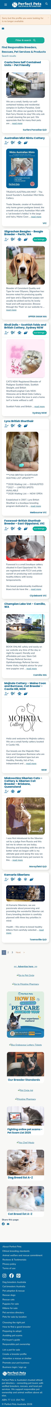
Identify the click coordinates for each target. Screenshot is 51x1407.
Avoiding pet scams (12, 1335)
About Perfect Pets (11, 1246)
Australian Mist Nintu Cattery (24, 138)
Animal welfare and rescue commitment (22, 1255)
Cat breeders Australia (13, 1286)
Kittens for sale (10, 1308)
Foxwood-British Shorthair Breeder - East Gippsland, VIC (24, 522)
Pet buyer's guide (11, 1339)
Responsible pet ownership (16, 1344)
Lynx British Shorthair (19, 421)
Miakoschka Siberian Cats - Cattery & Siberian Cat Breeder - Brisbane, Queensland (23, 782)
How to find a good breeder (16, 1326)
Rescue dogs (8, 1295)
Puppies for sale (10, 1303)
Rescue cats (8, 1299)
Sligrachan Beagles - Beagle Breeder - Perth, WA (23, 233)
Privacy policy (9, 1263)
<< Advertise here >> (25, 966)
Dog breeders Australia (14, 1282)
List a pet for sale (11, 1349)
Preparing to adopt (11, 1331)
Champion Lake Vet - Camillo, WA (25, 605)
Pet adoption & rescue (13, 1290)
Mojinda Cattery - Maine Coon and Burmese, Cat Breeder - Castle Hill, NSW (25, 686)
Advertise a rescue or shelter (16, 1358)
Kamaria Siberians (17, 875)
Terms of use (8, 1268)
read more (17, 123)
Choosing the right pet (13, 1322)
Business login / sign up (14, 1367)
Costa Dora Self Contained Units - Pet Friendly (22, 63)
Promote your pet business (15, 1362)
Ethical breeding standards (16, 1251)
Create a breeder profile (14, 1354)
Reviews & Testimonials (14, 1259)
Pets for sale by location (14, 1316)
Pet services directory (13, 1312)
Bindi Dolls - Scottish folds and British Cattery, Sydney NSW (25, 326)
